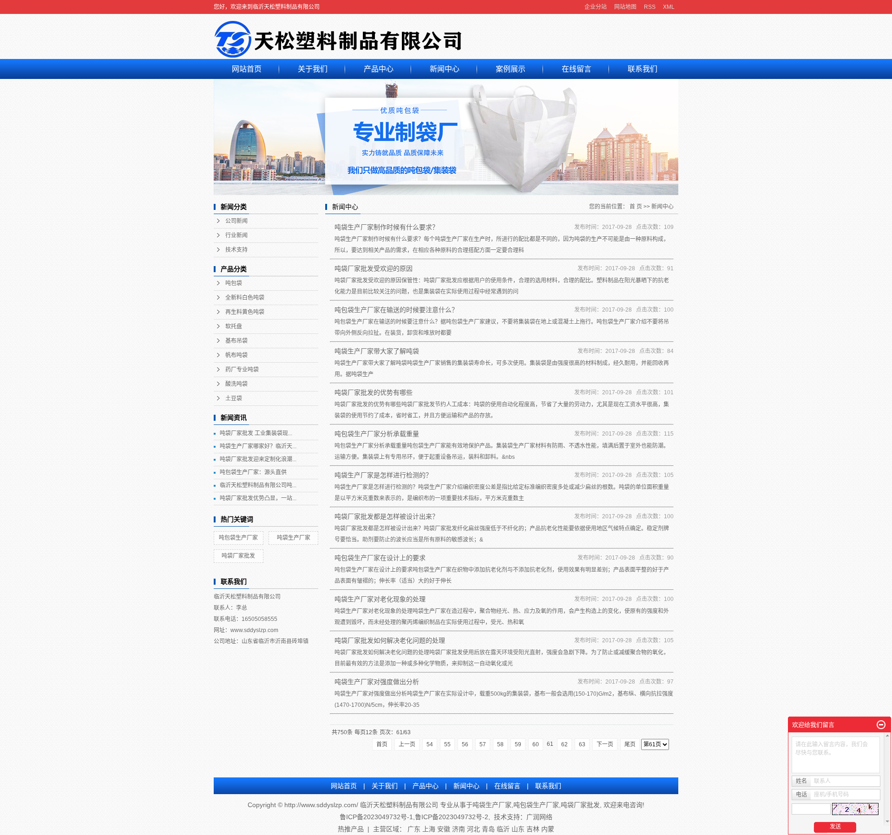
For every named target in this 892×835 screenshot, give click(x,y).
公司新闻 (236, 221)
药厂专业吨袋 (242, 369)
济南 (458, 829)
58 (500, 744)
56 (465, 744)
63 (582, 744)
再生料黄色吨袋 (244, 312)
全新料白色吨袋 (244, 297)
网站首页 (247, 69)
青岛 (488, 829)
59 (518, 744)
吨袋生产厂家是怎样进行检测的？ (383, 475)
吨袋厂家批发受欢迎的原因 (373, 268)
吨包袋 (233, 283)
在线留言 (576, 69)
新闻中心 (444, 69)
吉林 (532, 829)
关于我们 (313, 69)
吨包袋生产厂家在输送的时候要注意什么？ (396, 309)
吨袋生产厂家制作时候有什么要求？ (386, 227)
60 (535, 744)
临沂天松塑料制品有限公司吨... (258, 485)
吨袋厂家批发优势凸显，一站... (258, 498)
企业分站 (595, 7)
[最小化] (881, 725)
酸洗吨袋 (236, 384)
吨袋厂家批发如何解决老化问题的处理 (389, 640)
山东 (518, 829)
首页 (381, 744)
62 (564, 744)
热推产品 (351, 829)
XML (669, 7)
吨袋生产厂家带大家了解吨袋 (376, 351)
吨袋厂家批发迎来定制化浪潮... (258, 459)
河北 (473, 829)
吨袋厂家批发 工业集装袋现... (256, 433)
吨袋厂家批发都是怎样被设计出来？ (386, 516)
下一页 (605, 744)
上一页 (407, 744)
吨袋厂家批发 (238, 556)
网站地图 (625, 7)
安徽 (443, 829)
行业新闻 (236, 235)
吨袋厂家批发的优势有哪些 (373, 392)
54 (429, 744)
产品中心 (379, 69)
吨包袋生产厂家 (238, 538)
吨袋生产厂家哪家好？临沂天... (258, 446)
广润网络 (539, 817)
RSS (650, 7)
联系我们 (642, 69)
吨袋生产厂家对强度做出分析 (376, 681)
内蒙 (547, 829)
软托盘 (233, 326)
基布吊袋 (236, 341)
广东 (413, 829)
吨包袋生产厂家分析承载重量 (376, 433)
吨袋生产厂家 (293, 538)
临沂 (503, 829)
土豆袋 (233, 398)
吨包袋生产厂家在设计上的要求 (380, 557)
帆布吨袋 (236, 355)
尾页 (630, 744)
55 (447, 744)
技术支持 (236, 250)
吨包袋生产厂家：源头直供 (253, 472)
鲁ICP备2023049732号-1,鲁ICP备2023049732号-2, (415, 817)
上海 (428, 829)
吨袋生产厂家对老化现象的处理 (380, 599)
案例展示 (510, 69)
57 (482, 744)
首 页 (636, 206)
